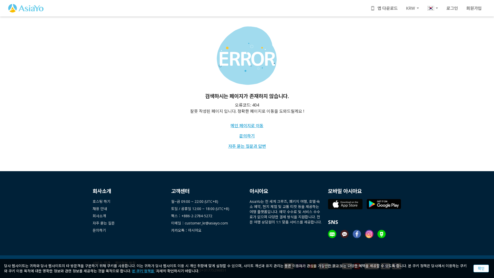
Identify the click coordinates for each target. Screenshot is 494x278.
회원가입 (474, 8)
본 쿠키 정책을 (143, 270)
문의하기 (247, 136)
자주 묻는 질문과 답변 (247, 146)
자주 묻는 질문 (104, 223)
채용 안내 (100, 208)
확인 (481, 268)
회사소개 (99, 215)
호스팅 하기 (101, 201)
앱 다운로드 (387, 8)
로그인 (452, 8)
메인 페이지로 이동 (247, 125)
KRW (410, 8)
